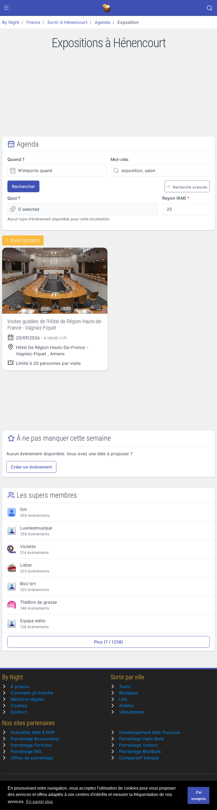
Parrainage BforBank (140, 751)
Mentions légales (27, 699)
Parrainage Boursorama (35, 738)
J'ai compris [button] (198, 795)
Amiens (126, 705)
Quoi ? (13, 198)
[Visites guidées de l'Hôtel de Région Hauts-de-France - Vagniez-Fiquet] (54, 281)
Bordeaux (128, 692)
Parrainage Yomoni (138, 745)
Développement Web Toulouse (149, 732)
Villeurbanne (131, 712)
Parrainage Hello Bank (141, 738)
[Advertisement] (108, 97)
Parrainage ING (26, 751)
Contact (19, 712)
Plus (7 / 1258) (108, 642)
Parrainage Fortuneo (31, 745)
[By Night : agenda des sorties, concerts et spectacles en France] (107, 8)
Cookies (19, 705)
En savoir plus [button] (39, 801)
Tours (124, 686)
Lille (123, 699)
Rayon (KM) (174, 198)
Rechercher (23, 186)
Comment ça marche (32, 692)
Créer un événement (31, 467)
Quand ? (15, 159)
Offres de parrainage (32, 757)
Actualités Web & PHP (33, 732)
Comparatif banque (139, 757)
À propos (20, 686)
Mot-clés (120, 159)
